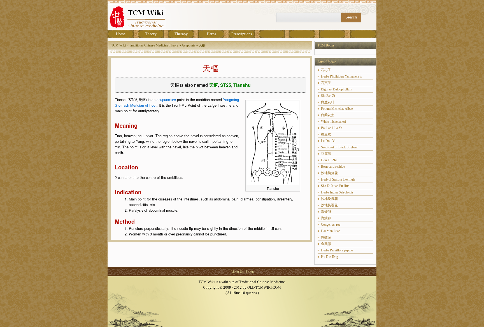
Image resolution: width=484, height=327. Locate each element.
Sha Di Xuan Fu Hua (335, 186)
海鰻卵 (326, 218)
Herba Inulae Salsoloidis (337, 192)
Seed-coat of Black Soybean (339, 147)
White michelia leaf (333, 121)
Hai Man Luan (330, 231)
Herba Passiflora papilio (337, 250)
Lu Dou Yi (328, 141)
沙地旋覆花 (329, 205)
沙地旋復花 (329, 199)
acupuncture (166, 99)
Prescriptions (241, 34)
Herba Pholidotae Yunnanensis (341, 76)
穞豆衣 (326, 134)
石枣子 (326, 70)
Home (120, 34)
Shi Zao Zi (328, 96)
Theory (151, 34)
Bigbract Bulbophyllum (336, 89)
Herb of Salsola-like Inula (338, 179)
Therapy (181, 34)
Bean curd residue (333, 167)
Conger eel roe (330, 224)
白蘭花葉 (327, 115)
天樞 (202, 45)
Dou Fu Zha (329, 160)
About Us (237, 272)
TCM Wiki (118, 45)
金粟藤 (326, 244)
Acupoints (188, 45)
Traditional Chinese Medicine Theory (153, 45)
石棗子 (326, 83)
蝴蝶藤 (326, 237)
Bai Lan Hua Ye (331, 128)
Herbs (211, 34)
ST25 (225, 85)
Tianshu (242, 85)
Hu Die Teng (329, 257)
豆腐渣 (326, 154)
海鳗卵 (326, 212)
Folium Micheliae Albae (337, 109)
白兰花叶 (327, 102)
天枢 (213, 85)
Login (250, 272)
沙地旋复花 (329, 173)
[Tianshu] (272, 183)
